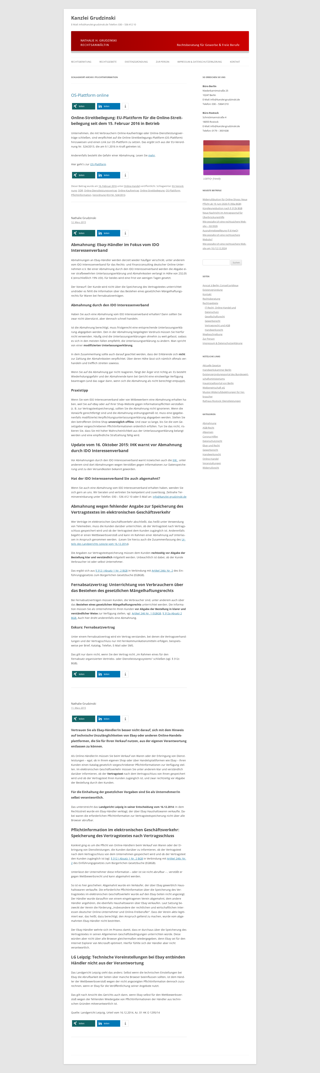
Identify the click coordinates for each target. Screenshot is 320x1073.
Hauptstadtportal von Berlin (218, 383)
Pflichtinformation (81, 195)
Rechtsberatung (81, 61)
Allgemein (208, 432)
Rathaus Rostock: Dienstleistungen (222, 401)
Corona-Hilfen (210, 436)
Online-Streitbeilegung (152, 190)
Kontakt (235, 61)
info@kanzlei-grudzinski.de (169, 496)
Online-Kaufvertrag (128, 190)
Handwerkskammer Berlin (217, 370)
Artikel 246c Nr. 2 (162, 570)
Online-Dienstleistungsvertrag (100, 190)
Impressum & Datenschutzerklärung (199, 61)
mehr (151, 155)
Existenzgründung (136, 61)
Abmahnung (209, 423)
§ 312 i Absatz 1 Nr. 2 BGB (112, 570)
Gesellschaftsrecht (215, 316)
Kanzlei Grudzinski (93, 17)
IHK (175, 460)
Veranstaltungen (212, 463)
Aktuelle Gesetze (212, 365)
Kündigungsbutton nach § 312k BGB (222, 208)
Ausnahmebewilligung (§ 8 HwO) (220, 230)
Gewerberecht (212, 321)
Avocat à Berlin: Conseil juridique (220, 285)
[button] (83, 106)
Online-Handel (132, 186)
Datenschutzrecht (212, 441)
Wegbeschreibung (212, 334)
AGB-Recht (208, 427)
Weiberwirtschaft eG (214, 387)
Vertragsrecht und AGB (217, 325)
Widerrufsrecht (211, 467)
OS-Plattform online (90, 95)
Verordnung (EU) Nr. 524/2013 (108, 195)
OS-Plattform (98, 164)
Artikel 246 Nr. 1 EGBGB (146, 613)
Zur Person (162, 61)
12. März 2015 (78, 222)
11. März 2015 (78, 707)
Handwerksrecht (214, 329)
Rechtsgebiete (108, 61)
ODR (80, 190)
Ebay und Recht (211, 445)
